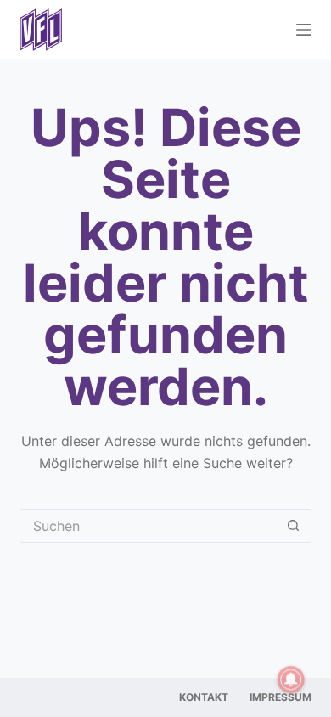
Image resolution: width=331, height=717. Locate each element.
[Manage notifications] (291, 679)
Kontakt (203, 697)
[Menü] (303, 29)
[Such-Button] (294, 526)
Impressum (280, 697)
